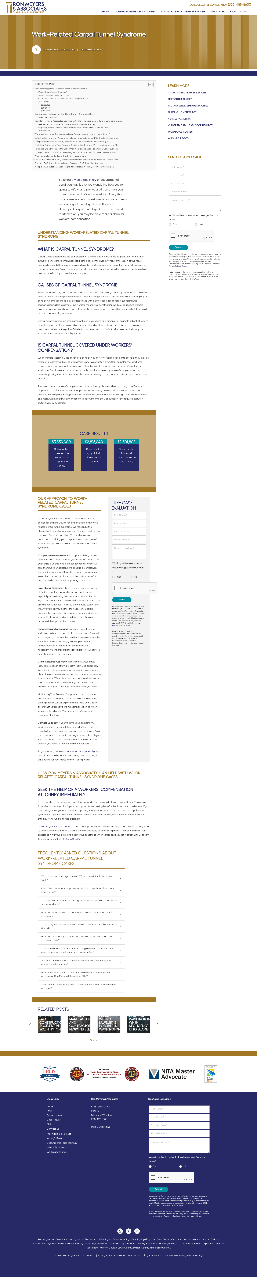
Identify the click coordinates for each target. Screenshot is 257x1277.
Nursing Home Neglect (182, 112)
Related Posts (44, 131)
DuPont (215, 1239)
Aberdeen (204, 1239)
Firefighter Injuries (180, 99)
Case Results (43, 102)
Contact (244, 12)
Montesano (39, 1244)
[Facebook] (120, 1231)
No (135, 577)
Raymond (51, 1244)
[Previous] (30, 1024)
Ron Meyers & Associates (59, 50)
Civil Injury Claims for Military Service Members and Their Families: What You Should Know (77, 160)
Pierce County (162, 1248)
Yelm (153, 1239)
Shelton (62, 1244)
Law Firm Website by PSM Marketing (183, 1255)
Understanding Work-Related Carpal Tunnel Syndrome (61, 89)
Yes (119, 577)
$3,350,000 (45, 105)
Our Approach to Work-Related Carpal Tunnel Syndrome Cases (65, 114)
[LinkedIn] (137, 1231)
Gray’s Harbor (126, 1244)
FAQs (49, 1124)
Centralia (113, 1244)
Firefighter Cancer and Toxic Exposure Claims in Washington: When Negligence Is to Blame (78, 145)
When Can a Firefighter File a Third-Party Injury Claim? (60, 156)
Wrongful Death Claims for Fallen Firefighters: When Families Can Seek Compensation (75, 152)
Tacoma (162, 1244)
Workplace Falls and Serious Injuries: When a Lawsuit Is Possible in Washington (72, 142)
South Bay (91, 1248)
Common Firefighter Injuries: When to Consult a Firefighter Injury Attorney (69, 163)
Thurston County (108, 1248)
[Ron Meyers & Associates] (38, 49)
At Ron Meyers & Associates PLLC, (56, 826)
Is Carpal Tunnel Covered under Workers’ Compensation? (63, 99)
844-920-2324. (72, 839)
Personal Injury (195, 12)
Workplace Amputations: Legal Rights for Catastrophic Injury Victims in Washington (74, 167)
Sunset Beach (193, 1244)
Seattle (78, 1244)
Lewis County (125, 1248)
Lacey (70, 1244)
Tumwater (88, 1244)
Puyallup (144, 1239)
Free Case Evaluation (47, 117)
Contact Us (53, 1129)
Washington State (109, 1239)
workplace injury (85, 179)
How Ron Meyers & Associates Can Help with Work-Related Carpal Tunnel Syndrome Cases (78, 121)
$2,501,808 (45, 111)
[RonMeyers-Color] (26, 7)
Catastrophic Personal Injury (187, 93)
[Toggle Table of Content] (149, 84)
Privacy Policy (117, 625)
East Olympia (217, 1244)
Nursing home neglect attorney (135, 12)
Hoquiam (193, 1239)
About (105, 12)
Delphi (205, 1244)
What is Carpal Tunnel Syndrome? (52, 92)
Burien (171, 1244)
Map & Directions (100, 1127)
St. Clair (180, 1244)
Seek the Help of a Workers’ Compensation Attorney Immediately (66, 124)
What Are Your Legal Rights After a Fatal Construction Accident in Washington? (72, 134)
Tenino (166, 1239)
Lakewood (101, 1244)
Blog (233, 12)
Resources (217, 12)
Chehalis (139, 1244)
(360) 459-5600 (239, 4)
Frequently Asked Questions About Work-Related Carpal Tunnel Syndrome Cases (73, 128)
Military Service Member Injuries (188, 106)
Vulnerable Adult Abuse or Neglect (190, 125)
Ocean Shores (179, 1239)
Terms (127, 625)
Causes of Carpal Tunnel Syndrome (53, 95)
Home (50, 1106)
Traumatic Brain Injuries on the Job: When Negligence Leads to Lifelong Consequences (76, 149)
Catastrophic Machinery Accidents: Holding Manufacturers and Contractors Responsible (77, 138)
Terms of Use (134, 1255)
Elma (159, 1239)
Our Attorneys (54, 1115)
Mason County (141, 1248)
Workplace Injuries (180, 132)
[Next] (158, 1024)
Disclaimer (119, 1255)
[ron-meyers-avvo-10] (50, 1074)
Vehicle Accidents (179, 119)
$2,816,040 (45, 108)
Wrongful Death (171, 12)
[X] (128, 1231)
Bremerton (151, 1244)
